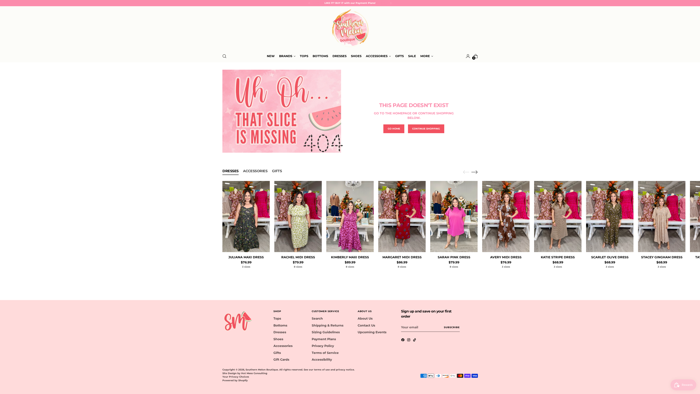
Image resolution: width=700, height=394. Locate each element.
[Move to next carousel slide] (474, 172)
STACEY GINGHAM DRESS (661, 257)
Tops (277, 318)
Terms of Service (325, 353)
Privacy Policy (323, 346)
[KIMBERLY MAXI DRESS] (350, 216)
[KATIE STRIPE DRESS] (558, 216)
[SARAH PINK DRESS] (454, 216)
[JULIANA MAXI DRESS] (246, 216)
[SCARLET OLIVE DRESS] (609, 216)
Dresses (279, 332)
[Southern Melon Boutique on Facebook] (403, 340)
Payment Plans (324, 339)
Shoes (278, 339)
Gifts (277, 353)
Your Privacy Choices (235, 376)
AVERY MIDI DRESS (506, 257)
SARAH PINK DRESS (454, 257)
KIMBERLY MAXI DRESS (350, 257)
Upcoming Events (372, 332)
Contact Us (366, 325)
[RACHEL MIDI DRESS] (298, 216)
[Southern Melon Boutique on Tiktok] (415, 340)
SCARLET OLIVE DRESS (610, 257)
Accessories (283, 346)
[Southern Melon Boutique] (350, 29)
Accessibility (322, 359)
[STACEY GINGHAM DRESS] (661, 216)
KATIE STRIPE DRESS (558, 257)
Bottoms (280, 325)
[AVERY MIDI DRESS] (506, 216)
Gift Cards (281, 359)
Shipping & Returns (327, 325)
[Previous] (309, 3)
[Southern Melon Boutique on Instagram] (409, 340)
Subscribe (452, 327)
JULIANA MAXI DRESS (246, 257)
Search (317, 318)
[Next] (391, 3)
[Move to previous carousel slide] (466, 172)
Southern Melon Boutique (262, 369)
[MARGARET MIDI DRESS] (402, 216)
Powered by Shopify (235, 380)
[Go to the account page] (468, 56)
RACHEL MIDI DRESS (298, 257)
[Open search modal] (224, 56)
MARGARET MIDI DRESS (402, 257)
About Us (365, 318)
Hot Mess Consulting (254, 373)
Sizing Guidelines (326, 332)
